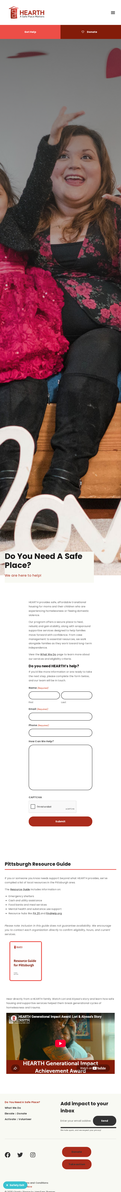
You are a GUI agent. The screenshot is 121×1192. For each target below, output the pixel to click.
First (31, 702)
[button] (113, 12)
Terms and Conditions (35, 1182)
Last (63, 702)
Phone (39, 725)
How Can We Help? (41, 741)
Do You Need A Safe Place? (22, 1102)
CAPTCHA (35, 797)
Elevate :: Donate (16, 1113)
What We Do (48, 654)
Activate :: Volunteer (18, 1119)
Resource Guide (20, 889)
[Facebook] (7, 1155)
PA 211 (36, 913)
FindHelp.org (54, 913)
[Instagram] (33, 1155)
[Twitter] (20, 1155)
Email (38, 709)
